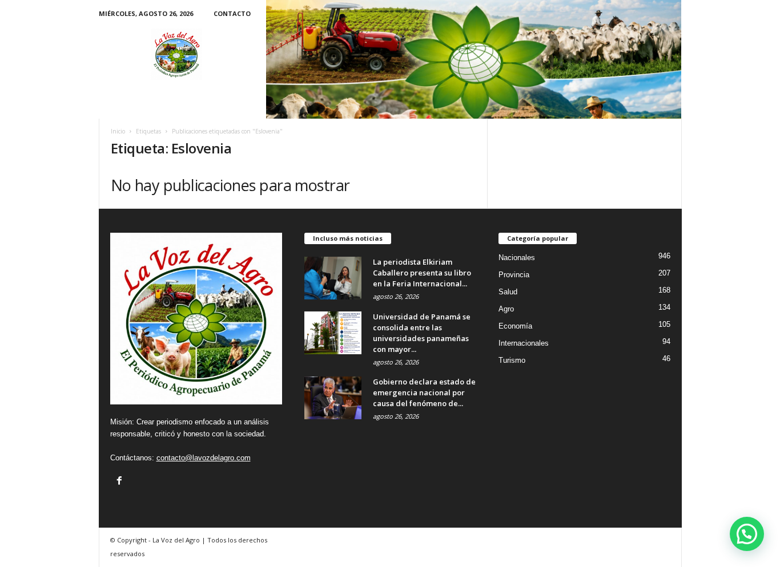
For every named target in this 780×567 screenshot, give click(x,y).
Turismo (511, 360)
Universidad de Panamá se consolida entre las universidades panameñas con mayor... (422, 332)
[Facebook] (119, 480)
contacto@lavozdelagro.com (203, 457)
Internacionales (523, 343)
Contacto (232, 13)
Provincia (513, 274)
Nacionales (516, 257)
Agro (506, 309)
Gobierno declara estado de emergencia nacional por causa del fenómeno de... (424, 392)
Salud (507, 291)
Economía (515, 326)
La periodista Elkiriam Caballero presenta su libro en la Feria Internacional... (422, 273)
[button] (747, 534)
